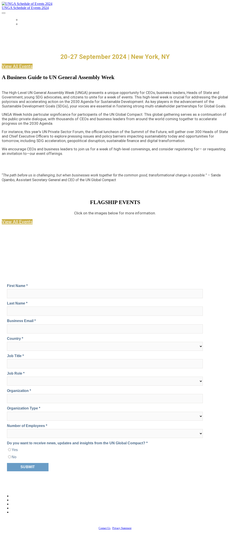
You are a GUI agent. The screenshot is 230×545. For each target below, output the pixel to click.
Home (25, 20)
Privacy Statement (121, 528)
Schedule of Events (39, 24)
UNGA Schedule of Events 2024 (25, 8)
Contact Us (105, 528)
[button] (17, 66)
